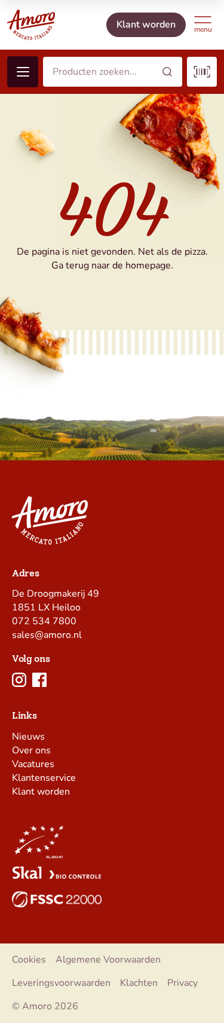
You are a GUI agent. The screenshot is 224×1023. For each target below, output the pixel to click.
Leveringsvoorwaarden (61, 983)
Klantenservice (44, 777)
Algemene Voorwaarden (108, 959)
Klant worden (41, 791)
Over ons (31, 750)
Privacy (182, 983)
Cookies (29, 959)
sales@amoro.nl (47, 635)
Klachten (139, 983)
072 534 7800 (44, 621)
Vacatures (33, 764)
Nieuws (28, 736)
